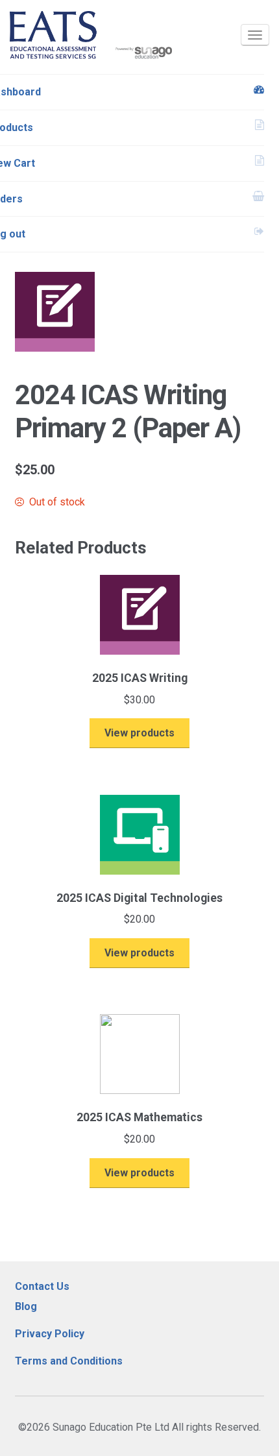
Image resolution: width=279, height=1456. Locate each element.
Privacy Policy (49, 1334)
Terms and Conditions (69, 1361)
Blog (26, 1306)
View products (139, 733)
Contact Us (42, 1286)
